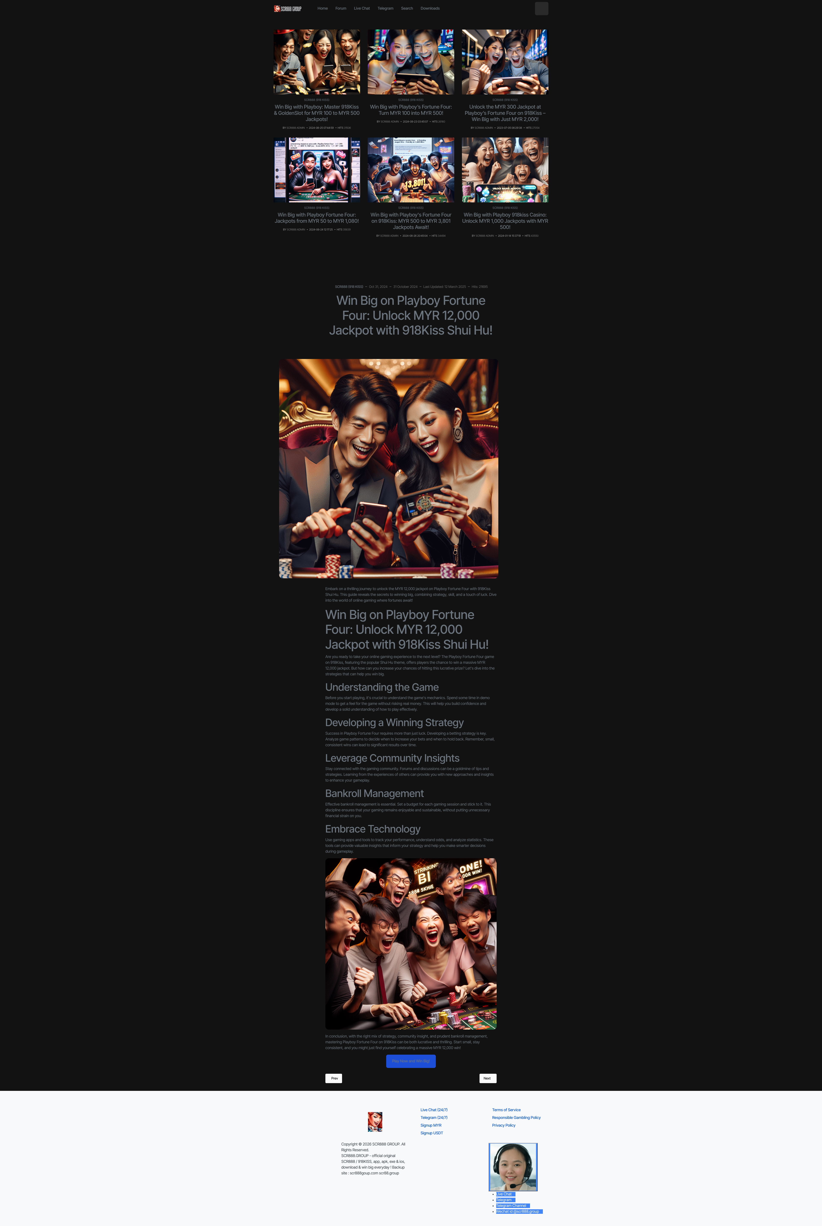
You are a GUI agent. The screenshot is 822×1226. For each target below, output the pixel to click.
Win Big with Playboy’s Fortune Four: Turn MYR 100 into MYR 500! (411, 110)
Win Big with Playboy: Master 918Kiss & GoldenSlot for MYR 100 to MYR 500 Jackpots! (317, 113)
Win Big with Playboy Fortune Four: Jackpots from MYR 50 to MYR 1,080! (317, 218)
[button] (541, 8)
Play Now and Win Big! (411, 1061)
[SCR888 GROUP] (288, 8)
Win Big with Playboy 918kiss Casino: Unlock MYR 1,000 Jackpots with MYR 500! (505, 221)
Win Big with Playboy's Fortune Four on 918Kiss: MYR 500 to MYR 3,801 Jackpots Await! (411, 221)
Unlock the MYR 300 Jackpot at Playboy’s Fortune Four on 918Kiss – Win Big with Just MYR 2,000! (505, 113)
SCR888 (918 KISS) (317, 100)
